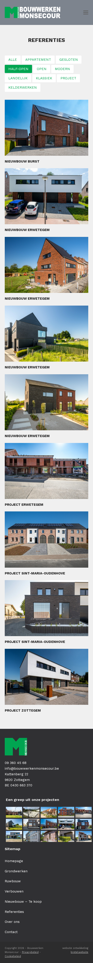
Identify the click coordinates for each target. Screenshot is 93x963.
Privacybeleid (30, 952)
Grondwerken (16, 871)
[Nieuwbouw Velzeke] (14, 836)
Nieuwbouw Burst (22, 161)
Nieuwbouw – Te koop (23, 902)
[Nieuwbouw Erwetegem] (14, 824)
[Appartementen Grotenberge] (83, 824)
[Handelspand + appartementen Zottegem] (31, 836)
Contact (11, 932)
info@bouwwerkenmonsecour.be (32, 768)
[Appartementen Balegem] (66, 812)
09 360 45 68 (15, 763)
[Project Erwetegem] (83, 812)
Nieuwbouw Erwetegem (27, 230)
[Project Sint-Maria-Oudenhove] (31, 824)
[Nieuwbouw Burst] (49, 824)
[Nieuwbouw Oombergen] (49, 836)
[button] (85, 13)
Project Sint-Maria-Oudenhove (35, 573)
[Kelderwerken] (31, 812)
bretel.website (79, 952)
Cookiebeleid (13, 956)
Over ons (12, 922)
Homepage (14, 861)
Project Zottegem (23, 710)
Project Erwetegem (24, 505)
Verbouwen (14, 891)
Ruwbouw (13, 881)
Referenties (14, 912)
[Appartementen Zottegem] (83, 836)
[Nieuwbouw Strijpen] (66, 836)
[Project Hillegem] (14, 812)
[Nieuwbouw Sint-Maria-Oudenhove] (49, 812)
